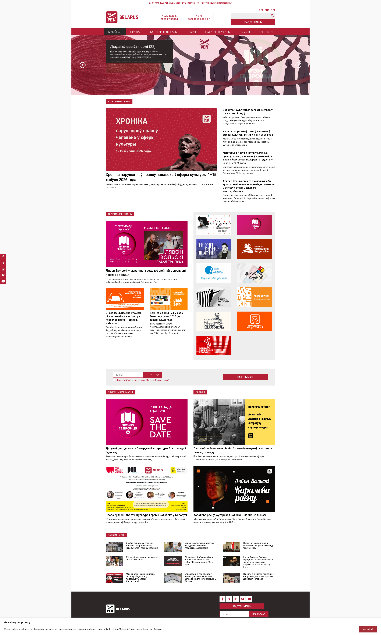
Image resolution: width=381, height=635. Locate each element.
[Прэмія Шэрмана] (213, 249)
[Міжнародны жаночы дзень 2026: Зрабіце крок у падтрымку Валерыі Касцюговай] (114, 578)
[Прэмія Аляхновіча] (213, 297)
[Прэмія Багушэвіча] (254, 249)
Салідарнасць (116, 535)
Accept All (368, 629)
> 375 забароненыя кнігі (199, 17)
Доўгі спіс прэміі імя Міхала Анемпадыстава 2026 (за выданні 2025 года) (166, 316)
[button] (82, 65)
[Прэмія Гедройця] (254, 225)
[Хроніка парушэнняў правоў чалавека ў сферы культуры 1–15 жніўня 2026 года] (161, 139)
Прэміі (191, 31)
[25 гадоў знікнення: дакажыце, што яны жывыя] (114, 561)
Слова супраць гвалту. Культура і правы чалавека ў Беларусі (146, 515)
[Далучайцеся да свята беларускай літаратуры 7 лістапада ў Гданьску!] (147, 422)
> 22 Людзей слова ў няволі (169, 17)
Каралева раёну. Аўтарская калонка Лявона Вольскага (230, 515)
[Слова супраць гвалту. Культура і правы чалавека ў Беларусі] (147, 489)
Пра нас (135, 31)
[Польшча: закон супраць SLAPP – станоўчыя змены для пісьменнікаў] (231, 547)
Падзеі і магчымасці (120, 392)
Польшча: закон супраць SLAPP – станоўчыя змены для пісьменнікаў (259, 545)
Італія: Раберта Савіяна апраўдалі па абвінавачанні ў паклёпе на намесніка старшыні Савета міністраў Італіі (258, 562)
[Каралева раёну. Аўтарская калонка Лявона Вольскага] (234, 489)
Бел (261, 10)
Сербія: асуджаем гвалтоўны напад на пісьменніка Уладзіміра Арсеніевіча (199, 545)
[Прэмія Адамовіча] (213, 321)
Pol (273, 10)
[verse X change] (254, 273)
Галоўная (114, 31)
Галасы (244, 31)
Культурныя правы (164, 31)
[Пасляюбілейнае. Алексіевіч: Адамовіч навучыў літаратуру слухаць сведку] (234, 422)
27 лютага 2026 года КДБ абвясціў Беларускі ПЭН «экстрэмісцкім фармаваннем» (190, 2)
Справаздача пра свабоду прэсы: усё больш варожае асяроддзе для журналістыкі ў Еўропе (200, 578)
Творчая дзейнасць (120, 214)
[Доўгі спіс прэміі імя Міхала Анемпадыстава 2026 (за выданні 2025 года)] (169, 299)
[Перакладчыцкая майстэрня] (254, 321)
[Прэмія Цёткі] (213, 225)
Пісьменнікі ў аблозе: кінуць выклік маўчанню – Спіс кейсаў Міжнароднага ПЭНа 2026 (199, 561)
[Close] (378, 620)
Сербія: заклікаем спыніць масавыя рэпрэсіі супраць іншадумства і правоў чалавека (142, 545)
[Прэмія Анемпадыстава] (254, 297)
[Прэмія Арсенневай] (213, 273)
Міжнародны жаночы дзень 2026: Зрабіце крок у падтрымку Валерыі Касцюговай (140, 578)
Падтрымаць (253, 22)
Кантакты (266, 31)
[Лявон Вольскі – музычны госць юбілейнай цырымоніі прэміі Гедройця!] (147, 244)
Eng (267, 10)
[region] (190, 626)
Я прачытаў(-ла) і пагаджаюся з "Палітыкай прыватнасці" (143, 380)
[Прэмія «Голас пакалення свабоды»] (213, 345)
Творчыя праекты (218, 31)
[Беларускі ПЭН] (122, 17)
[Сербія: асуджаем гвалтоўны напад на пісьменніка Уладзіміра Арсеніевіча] (173, 547)
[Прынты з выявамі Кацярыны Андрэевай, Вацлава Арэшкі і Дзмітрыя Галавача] (231, 578)
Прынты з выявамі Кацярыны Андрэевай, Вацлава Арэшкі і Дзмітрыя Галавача (258, 576)
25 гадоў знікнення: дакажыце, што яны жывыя (142, 558)
